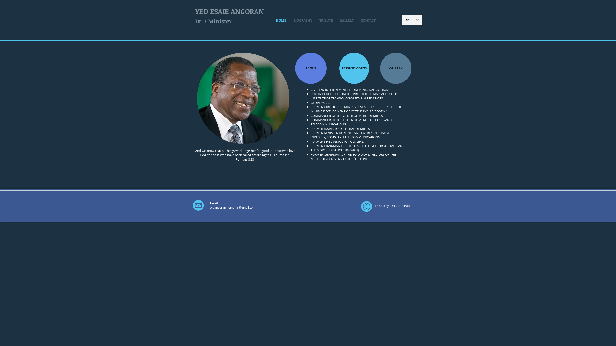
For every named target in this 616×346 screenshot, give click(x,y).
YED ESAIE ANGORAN (229, 11)
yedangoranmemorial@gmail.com (232, 207)
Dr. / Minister (213, 21)
